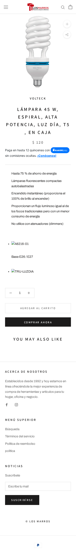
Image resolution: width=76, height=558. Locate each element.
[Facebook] (6, 404)
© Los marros (38, 521)
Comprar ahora (38, 322)
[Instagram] (16, 404)
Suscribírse (22, 500)
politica (10, 451)
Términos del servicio (20, 436)
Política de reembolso (20, 443)
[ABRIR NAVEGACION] (6, 6)
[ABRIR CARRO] (70, 7)
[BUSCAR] (63, 7)
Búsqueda (12, 429)
